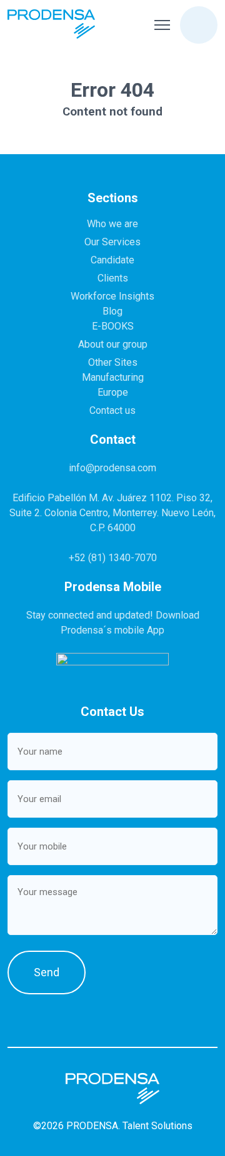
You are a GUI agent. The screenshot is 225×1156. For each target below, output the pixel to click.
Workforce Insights (112, 296)
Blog (112, 311)
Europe (113, 392)
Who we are (112, 224)
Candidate (112, 260)
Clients (113, 278)
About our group (113, 344)
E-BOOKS (113, 326)
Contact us (112, 410)
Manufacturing (113, 377)
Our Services (112, 242)
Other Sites (113, 362)
